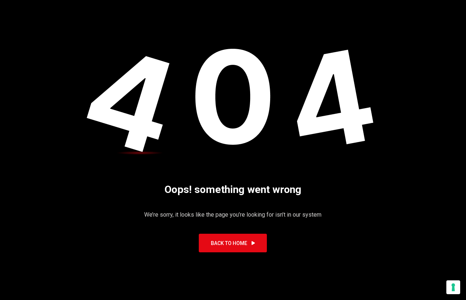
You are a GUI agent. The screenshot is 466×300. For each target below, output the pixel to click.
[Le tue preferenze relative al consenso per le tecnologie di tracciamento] (453, 287)
